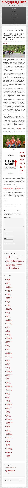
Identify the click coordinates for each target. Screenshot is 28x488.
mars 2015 (8, 415)
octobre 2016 (8, 389)
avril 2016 (8, 397)
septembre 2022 (9, 297)
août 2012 (8, 453)
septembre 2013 (9, 438)
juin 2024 (8, 279)
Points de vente (14, 14)
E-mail (5, 233)
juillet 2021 (8, 312)
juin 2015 (8, 411)
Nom (5, 229)
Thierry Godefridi (16, 41)
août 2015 (8, 408)
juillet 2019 (8, 343)
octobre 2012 (8, 451)
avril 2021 (8, 315)
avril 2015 (8, 414)
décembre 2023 (9, 287)
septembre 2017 (9, 374)
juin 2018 (8, 361)
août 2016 (8, 392)
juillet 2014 (8, 425)
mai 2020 (8, 330)
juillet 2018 (8, 360)
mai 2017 (8, 379)
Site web (6, 238)
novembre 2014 (9, 419)
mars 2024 (8, 283)
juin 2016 (8, 394)
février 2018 (8, 367)
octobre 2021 (8, 308)
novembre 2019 (9, 338)
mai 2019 (8, 346)
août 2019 (8, 342)
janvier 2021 (8, 319)
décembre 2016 (9, 386)
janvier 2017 (8, 385)
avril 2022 (8, 302)
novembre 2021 (9, 306)
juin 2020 (8, 328)
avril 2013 (8, 444)
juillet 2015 (8, 409)
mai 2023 (8, 293)
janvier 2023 (8, 294)
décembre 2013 (9, 434)
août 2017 (8, 375)
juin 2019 (8, 345)
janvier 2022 (8, 305)
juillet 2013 (8, 440)
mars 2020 (8, 332)
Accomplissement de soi (10, 29)
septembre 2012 (9, 452)
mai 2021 (8, 313)
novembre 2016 (9, 387)
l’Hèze (19, 128)
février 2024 (8, 284)
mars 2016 (8, 398)
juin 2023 (8, 291)
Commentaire (7, 217)
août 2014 (8, 423)
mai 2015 (8, 412)
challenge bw (15, 204)
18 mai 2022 (8, 41)
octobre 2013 (8, 437)
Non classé (8, 473)
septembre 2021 (9, 309)
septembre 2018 (9, 357)
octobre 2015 (8, 405)
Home (4, 29)
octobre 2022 (8, 295)
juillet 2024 (8, 278)
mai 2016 (8, 396)
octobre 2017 (8, 372)
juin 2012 (8, 456)
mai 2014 (8, 427)
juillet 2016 (8, 393)
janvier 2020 (8, 335)
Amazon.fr (21, 187)
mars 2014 (8, 430)
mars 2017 (8, 382)
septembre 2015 (9, 407)
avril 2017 (8, 381)
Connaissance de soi (10, 470)
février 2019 (8, 350)
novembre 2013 (9, 436)
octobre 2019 (8, 339)
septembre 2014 (9, 422)
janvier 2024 (8, 286)
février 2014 (8, 431)
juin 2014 (8, 426)
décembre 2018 (9, 353)
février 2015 (8, 416)
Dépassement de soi (10, 471)
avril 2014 (8, 429)
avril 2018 (8, 364)
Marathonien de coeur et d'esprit (14, 2)
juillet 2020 (8, 327)
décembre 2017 (9, 370)
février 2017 (8, 383)
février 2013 (8, 447)
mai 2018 (8, 363)
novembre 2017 (9, 371)
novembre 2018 (9, 354)
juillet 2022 (8, 298)
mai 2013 (8, 442)
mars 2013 (8, 445)
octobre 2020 (8, 323)
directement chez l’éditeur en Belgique (11, 188)
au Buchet (11, 130)
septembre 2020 (9, 324)
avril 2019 (8, 348)
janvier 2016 (8, 401)
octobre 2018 (8, 356)
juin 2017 (8, 378)
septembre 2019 (9, 341)
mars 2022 (8, 304)
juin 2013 (8, 441)
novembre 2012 (9, 449)
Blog (14, 19)
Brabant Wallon (10, 204)
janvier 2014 (8, 433)
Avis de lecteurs (14, 17)
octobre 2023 (8, 289)
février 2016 (8, 400)
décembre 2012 (9, 448)
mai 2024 (8, 280)
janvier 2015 (8, 418)
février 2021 (8, 317)
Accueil (14, 8)
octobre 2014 (8, 420)
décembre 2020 (9, 320)
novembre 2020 (9, 321)
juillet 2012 (8, 455)
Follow (6, 201)
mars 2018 (8, 365)
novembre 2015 (9, 404)
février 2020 (8, 334)
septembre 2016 (9, 390)
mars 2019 (8, 349)
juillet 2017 (8, 376)
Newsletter (14, 22)
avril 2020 (8, 331)
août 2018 (8, 359)
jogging (19, 204)
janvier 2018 (8, 368)
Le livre (14, 11)
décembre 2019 (9, 337)
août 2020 (8, 326)
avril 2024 (8, 282)
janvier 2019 (8, 352)
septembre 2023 (9, 290)
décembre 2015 (9, 403)
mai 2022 (8, 301)
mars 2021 (8, 316)
